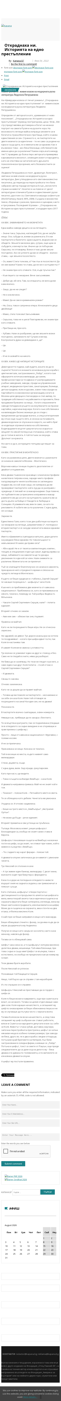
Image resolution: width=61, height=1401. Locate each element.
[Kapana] (6, 25)
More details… (30, 1396)
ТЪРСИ (48, 1192)
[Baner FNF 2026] (13, 1176)
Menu (3, 44)
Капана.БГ (18, 60)
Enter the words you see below (15, 1143)
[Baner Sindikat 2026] (16, 1179)
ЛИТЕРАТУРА (10, 89)
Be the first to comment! (24, 64)
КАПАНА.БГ (6, 1192)
